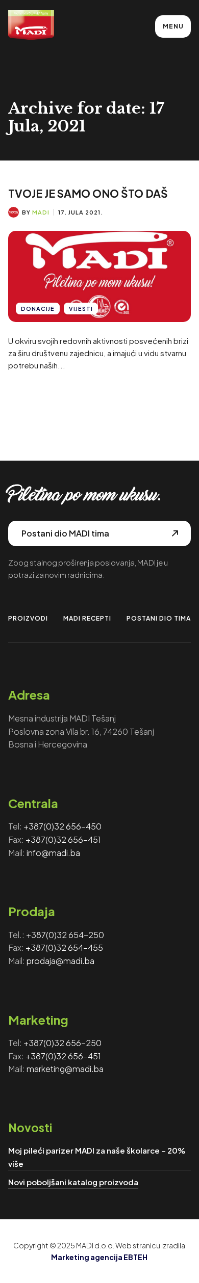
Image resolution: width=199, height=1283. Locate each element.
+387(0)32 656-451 (63, 839)
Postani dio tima (159, 618)
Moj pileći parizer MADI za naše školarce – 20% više (97, 1156)
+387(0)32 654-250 (65, 934)
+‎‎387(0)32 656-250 (62, 1042)
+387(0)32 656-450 (62, 826)
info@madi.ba (53, 852)
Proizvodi (28, 618)
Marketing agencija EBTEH (99, 1257)
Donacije (38, 308)
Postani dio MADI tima (65, 533)
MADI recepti (87, 618)
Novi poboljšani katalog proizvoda (73, 1182)
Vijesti (81, 308)
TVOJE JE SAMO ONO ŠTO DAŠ (88, 193)
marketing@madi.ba (65, 1068)
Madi (40, 212)
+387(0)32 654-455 (64, 947)
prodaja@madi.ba (60, 960)
